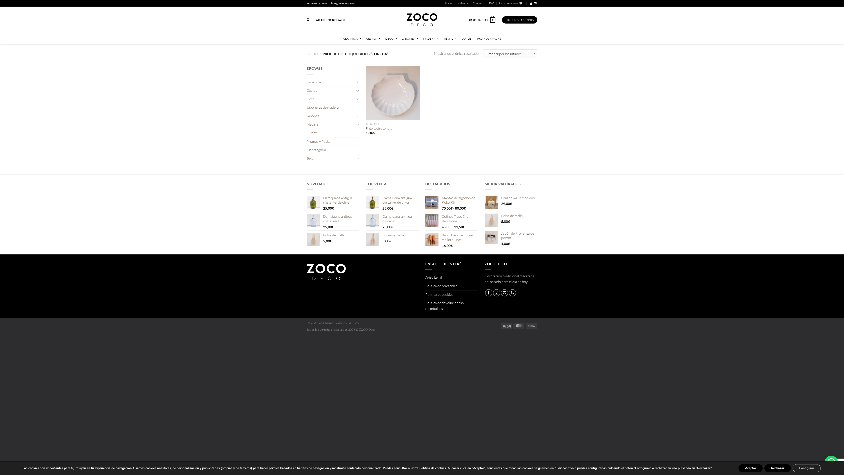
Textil (448, 38)
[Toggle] (357, 82)
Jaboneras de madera (323, 107)
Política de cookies (439, 294)
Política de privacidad (441, 286)
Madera (429, 38)
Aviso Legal (433, 277)
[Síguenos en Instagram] (531, 3)
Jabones (408, 38)
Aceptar (750, 468)
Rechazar (777, 468)
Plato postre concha (379, 128)
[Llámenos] (512, 292)
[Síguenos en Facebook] (527, 3)
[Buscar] (308, 20)
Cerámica (350, 38)
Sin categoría (316, 150)
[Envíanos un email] (535, 3)
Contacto (478, 3)
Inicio (448, 3)
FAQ (491, 3)
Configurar (806, 468)
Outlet (467, 38)
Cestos (371, 38)
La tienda (462, 3)
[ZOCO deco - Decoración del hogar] (422, 20)
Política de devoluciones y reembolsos (444, 306)
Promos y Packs (489, 38)
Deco (389, 38)
